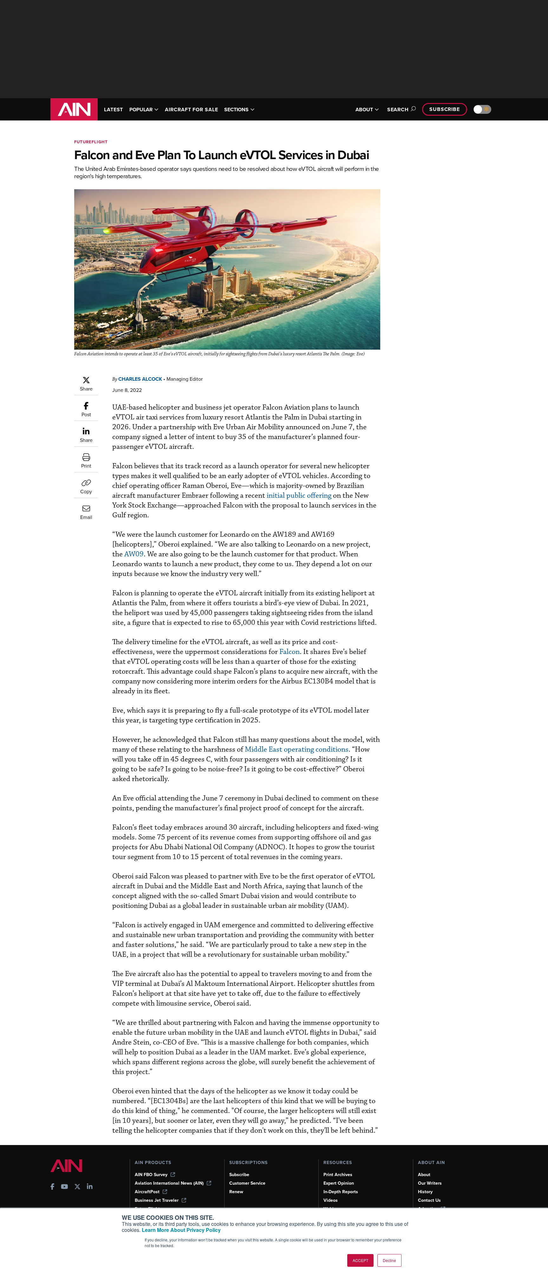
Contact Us (429, 1200)
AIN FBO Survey (151, 1174)
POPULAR (141, 110)
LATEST (113, 110)
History (425, 1191)
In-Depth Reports (340, 1191)
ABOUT (364, 110)
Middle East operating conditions (297, 749)
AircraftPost (147, 1191)
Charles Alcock (140, 379)
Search (398, 109)
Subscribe (444, 109)
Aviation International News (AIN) (169, 1183)
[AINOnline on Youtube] (64, 1187)
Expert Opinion (338, 1183)
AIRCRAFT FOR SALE (191, 110)
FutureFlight (91, 142)
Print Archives (337, 1174)
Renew (236, 1191)
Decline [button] (389, 1260)
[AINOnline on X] (77, 1187)
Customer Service (247, 1183)
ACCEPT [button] (360, 1260)
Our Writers (430, 1183)
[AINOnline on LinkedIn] (90, 1187)
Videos (330, 1200)
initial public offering (300, 495)
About (424, 1174)
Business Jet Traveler (157, 1200)
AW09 (134, 554)
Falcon (289, 652)
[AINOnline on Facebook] (52, 1187)
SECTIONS (236, 110)
